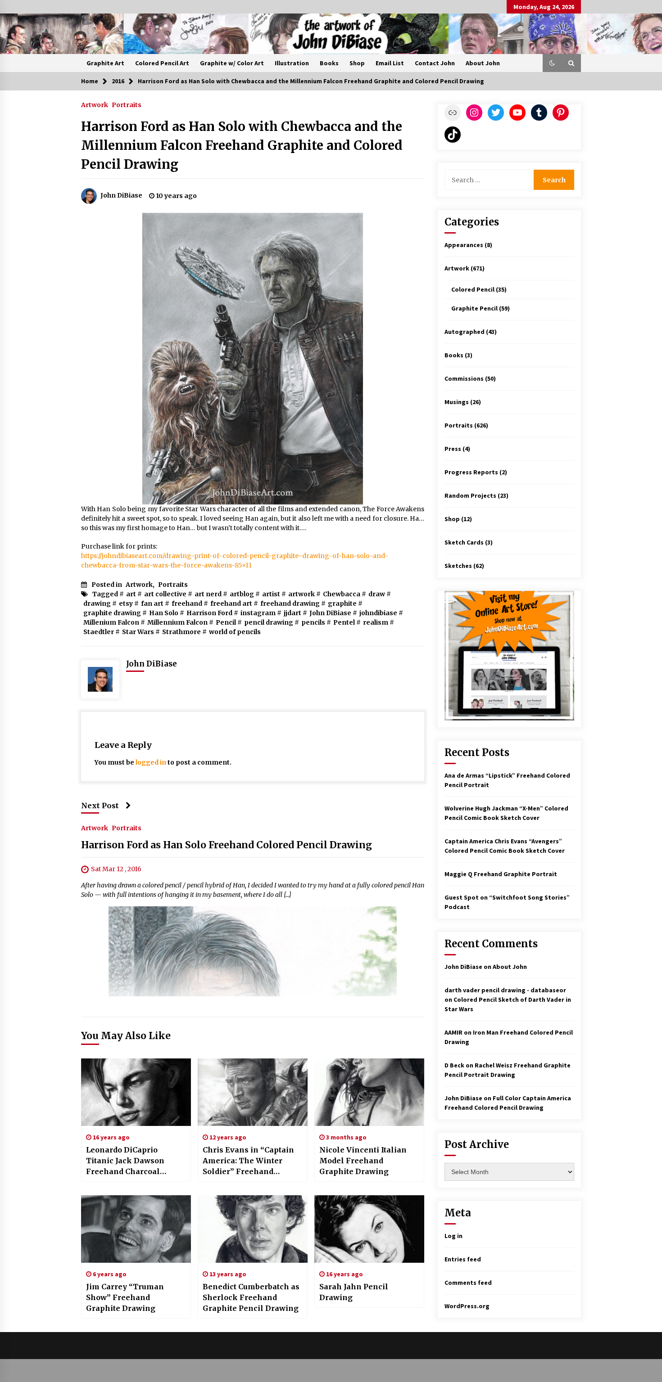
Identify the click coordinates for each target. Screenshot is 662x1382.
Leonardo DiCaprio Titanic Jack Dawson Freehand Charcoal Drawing (125, 1161)
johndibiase (378, 613)
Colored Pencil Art (162, 63)
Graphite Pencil (474, 308)
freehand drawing (290, 603)
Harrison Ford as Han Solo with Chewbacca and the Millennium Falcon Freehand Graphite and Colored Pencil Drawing (242, 145)
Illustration (292, 63)
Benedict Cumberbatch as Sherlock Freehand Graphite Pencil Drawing (251, 1297)
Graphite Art (105, 63)
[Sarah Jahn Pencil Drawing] (369, 1229)
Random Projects (470, 495)
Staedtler (98, 632)
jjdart (292, 613)
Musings (456, 402)
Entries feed (462, 1259)
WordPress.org (467, 1306)
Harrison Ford (209, 613)
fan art (152, 603)
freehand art (231, 603)
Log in (453, 1236)
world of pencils (235, 632)
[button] (552, 63)
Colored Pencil (472, 289)
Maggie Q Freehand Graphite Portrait (500, 874)
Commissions (464, 378)
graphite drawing (112, 613)
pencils (313, 622)
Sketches (458, 566)
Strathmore (181, 632)
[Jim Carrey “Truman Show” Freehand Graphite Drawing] (136, 1229)
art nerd (208, 594)
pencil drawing (268, 622)
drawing (97, 603)
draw (376, 594)
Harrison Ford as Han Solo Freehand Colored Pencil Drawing (226, 845)
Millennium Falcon (177, 622)
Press (452, 449)
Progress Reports (471, 472)
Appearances (463, 245)
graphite (342, 603)
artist (271, 594)
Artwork (94, 104)
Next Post (100, 805)
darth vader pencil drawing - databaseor (505, 990)
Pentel (344, 622)
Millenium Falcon (111, 622)
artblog (242, 594)
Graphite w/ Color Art (232, 63)
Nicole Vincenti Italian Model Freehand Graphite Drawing (363, 1160)
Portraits (126, 104)
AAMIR (453, 1032)
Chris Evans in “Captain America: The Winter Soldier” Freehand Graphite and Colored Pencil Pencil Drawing (248, 1161)
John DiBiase (330, 613)
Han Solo (163, 613)
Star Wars (138, 632)
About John (483, 63)
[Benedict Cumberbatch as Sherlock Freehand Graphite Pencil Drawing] (253, 1229)
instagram (258, 613)
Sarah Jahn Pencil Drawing (353, 1292)
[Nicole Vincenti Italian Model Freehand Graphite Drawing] (369, 1092)
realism (375, 622)
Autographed (464, 332)
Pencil (226, 622)
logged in (151, 762)
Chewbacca (341, 594)
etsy (126, 603)
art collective (165, 594)
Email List (390, 63)
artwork (301, 594)
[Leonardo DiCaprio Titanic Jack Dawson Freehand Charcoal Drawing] (136, 1092)
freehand (187, 603)
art (131, 594)
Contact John (435, 63)
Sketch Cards (464, 542)
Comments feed (468, 1282)
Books (329, 63)
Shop (357, 63)
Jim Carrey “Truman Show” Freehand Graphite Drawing (125, 1297)
